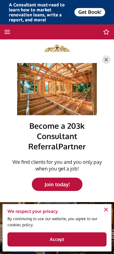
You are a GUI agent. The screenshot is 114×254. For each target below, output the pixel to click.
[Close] (106, 59)
